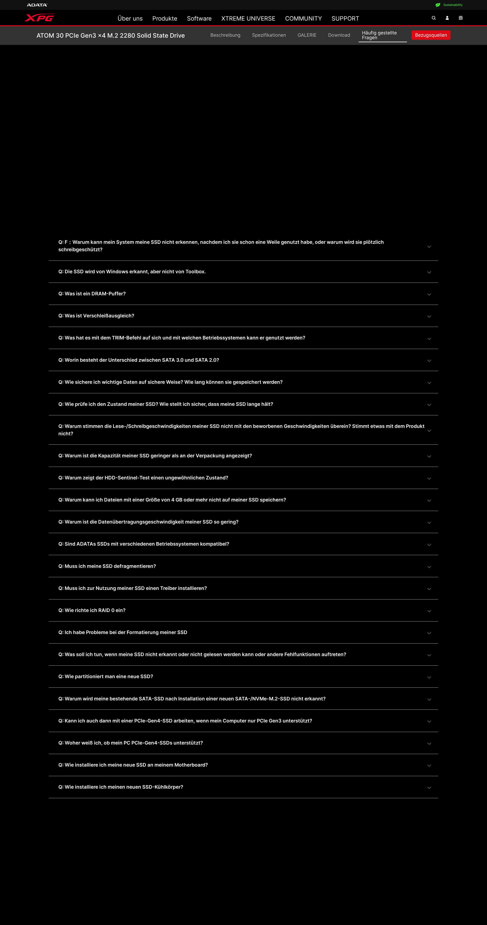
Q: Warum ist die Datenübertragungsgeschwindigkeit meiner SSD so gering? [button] (148, 522)
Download (339, 35)
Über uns (130, 18)
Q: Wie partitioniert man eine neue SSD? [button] (105, 676)
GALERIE (307, 35)
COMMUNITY (303, 18)
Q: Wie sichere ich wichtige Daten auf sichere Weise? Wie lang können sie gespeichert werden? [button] (170, 382)
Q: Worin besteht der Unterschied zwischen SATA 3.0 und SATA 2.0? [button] (138, 360)
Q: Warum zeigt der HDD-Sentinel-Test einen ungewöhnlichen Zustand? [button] (143, 478)
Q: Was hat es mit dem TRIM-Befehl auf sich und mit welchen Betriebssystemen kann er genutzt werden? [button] (181, 338)
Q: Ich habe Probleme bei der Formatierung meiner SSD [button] (122, 632)
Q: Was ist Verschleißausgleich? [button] (96, 316)
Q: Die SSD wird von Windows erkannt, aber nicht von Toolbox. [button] (132, 271)
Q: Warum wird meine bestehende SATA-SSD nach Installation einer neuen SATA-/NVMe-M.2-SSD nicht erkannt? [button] (192, 699)
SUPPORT (345, 18)
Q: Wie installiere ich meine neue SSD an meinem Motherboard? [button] (133, 765)
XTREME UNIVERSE (248, 18)
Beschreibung (225, 35)
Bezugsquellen (431, 35)
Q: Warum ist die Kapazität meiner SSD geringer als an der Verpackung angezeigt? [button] (155, 456)
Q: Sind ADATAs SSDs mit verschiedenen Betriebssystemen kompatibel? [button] (143, 544)
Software (199, 18)
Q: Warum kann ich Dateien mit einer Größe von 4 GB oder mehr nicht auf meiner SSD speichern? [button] (172, 500)
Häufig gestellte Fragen (379, 35)
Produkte (164, 18)
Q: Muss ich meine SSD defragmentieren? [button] (107, 566)
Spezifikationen (269, 35)
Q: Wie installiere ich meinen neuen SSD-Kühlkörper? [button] (120, 787)
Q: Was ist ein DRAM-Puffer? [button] (92, 293)
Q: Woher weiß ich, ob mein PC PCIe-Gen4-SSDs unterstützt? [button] (130, 743)
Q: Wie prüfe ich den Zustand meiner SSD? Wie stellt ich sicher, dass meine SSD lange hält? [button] (165, 404)
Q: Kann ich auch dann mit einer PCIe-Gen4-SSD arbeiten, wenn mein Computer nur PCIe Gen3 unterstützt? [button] (185, 721)
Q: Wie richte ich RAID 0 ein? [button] (92, 610)
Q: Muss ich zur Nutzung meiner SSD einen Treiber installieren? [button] (132, 588)
